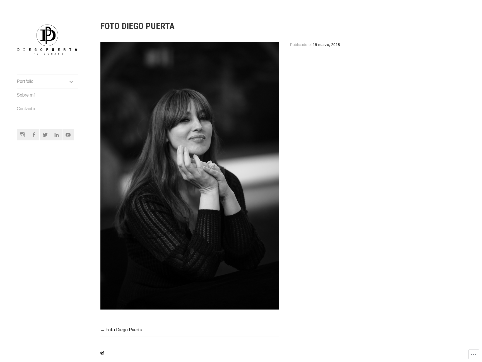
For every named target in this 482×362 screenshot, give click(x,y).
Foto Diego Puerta (123, 329)
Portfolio (25, 81)
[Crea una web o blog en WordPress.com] (102, 353)
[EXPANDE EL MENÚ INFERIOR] (71, 81)
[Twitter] (45, 134)
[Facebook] (33, 134)
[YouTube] (68, 134)
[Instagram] (22, 134)
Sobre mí (26, 95)
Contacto (26, 108)
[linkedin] (56, 134)
